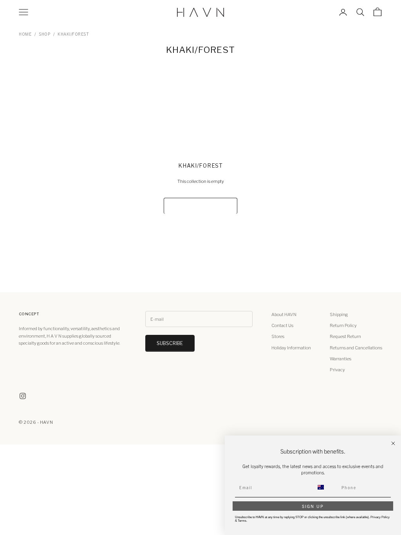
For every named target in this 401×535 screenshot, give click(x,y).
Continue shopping (200, 206)
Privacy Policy (380, 517)
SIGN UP (313, 506)
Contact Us (282, 325)
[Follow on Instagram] (23, 396)
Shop (44, 34)
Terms (242, 520)
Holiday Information (291, 348)
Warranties (340, 358)
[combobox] (325, 487)
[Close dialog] (393, 443)
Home (25, 34)
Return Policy (343, 325)
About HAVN (283, 314)
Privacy (337, 369)
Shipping (339, 314)
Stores (277, 336)
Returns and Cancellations (356, 348)
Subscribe (170, 343)
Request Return (345, 336)
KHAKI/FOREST (73, 34)
